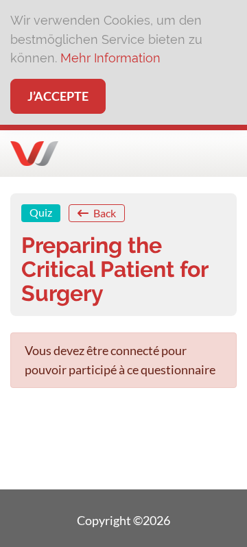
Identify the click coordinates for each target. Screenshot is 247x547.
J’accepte (58, 96)
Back (103, 212)
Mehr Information (110, 58)
